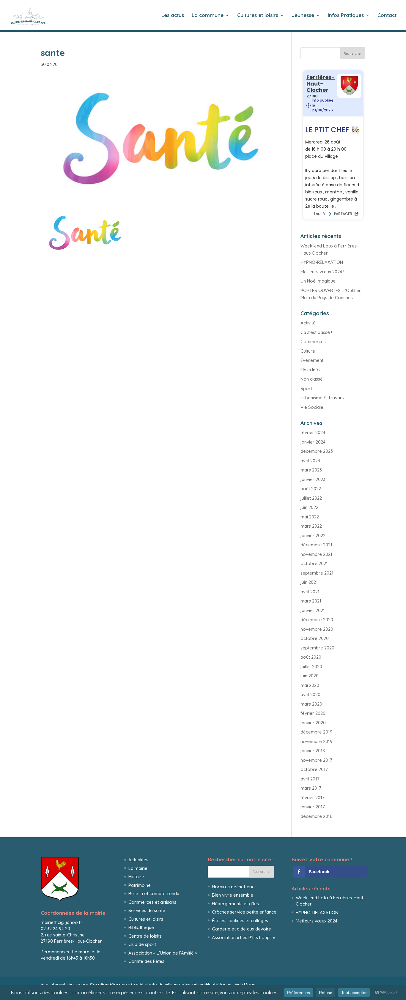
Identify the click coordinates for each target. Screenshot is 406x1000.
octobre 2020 (314, 638)
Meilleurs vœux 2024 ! (322, 272)
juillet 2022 (311, 498)
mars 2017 (310, 788)
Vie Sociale (311, 407)
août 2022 (310, 488)
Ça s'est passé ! (316, 332)
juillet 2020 (311, 666)
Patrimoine (139, 885)
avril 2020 (310, 694)
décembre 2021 (316, 545)
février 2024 (312, 432)
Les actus (172, 15)
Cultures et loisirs (257, 15)
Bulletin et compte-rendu (153, 893)
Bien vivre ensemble (232, 895)
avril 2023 (310, 460)
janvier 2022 (312, 535)
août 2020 (310, 657)
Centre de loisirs (145, 936)
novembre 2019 (316, 741)
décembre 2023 (316, 451)
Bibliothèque (141, 927)
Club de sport (142, 944)
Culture (307, 351)
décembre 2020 (316, 619)
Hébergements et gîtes (235, 903)
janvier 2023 (312, 479)
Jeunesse (303, 15)
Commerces (313, 341)
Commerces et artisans (152, 902)
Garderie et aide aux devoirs (241, 929)
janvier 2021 (312, 610)
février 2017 (312, 797)
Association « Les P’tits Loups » (243, 937)
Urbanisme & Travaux (322, 397)
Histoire (136, 876)
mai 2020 (309, 685)
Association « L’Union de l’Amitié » (162, 953)
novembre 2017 (316, 760)
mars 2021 (310, 601)
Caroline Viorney (108, 984)
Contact (386, 15)
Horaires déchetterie (233, 886)
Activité (308, 323)
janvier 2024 (312, 442)
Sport (306, 388)
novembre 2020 (316, 629)
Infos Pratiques (346, 15)
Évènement (311, 360)
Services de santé (146, 910)
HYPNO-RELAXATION (321, 262)
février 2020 (312, 713)
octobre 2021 (314, 563)
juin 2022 (309, 507)
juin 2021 (309, 582)
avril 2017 (310, 779)
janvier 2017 (312, 807)
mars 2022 (311, 526)
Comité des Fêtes (146, 961)
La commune (208, 15)
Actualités (138, 859)
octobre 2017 (314, 769)
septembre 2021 (316, 573)
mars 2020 (311, 704)
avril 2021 (310, 591)
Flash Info (310, 370)
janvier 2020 (313, 722)
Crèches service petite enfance (244, 912)
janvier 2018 (312, 750)
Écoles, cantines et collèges (240, 920)
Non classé (311, 379)
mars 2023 (311, 470)
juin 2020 (309, 676)
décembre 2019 (316, 732)
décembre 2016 (316, 816)
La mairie (137, 868)
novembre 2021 (316, 554)
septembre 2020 (317, 648)
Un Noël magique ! (319, 281)
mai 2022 (309, 517)
